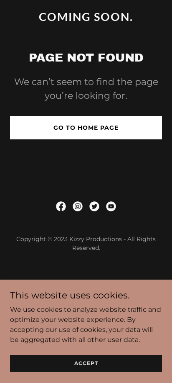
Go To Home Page (86, 127)
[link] (86, 19)
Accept (86, 363)
